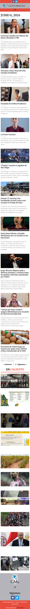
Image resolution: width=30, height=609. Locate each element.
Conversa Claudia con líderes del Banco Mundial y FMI (14, 37)
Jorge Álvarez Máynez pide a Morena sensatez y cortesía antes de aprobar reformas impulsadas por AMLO (15, 273)
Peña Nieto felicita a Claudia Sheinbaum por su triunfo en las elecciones (14, 235)
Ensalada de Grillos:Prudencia (13, 104)
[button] (15, 9)
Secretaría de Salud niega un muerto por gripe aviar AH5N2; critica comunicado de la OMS (14, 349)
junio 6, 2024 (10, 15)
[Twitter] (16, 1)
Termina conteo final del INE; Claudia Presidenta (13, 72)
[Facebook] (13, 1)
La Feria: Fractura (8, 134)
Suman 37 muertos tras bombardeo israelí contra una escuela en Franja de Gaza (13, 200)
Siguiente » (22, 364)
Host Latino (20, 608)
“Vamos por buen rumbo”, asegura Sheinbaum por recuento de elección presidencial (15, 312)
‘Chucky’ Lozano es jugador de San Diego (14, 166)
